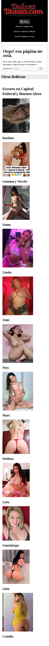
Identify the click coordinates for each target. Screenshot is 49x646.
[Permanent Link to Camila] (17, 631)
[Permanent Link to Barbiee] (24, 115)
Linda (6, 272)
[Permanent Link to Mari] (17, 410)
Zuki (6, 320)
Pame (6, 225)
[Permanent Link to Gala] (16, 583)
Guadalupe (10, 545)
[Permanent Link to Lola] (16, 496)
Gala (5, 589)
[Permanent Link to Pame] (16, 219)
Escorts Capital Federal (24, 31)
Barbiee (8, 138)
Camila (7, 636)
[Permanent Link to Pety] (17, 362)
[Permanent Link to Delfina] (16, 453)
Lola (5, 502)
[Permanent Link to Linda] (17, 267)
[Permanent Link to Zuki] (17, 314)
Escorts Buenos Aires (24, 36)
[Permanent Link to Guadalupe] (16, 540)
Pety (5, 368)
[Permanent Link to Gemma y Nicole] (16, 176)
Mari (6, 415)
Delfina (7, 459)
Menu (26, 21)
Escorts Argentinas (24, 26)
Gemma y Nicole (14, 181)
